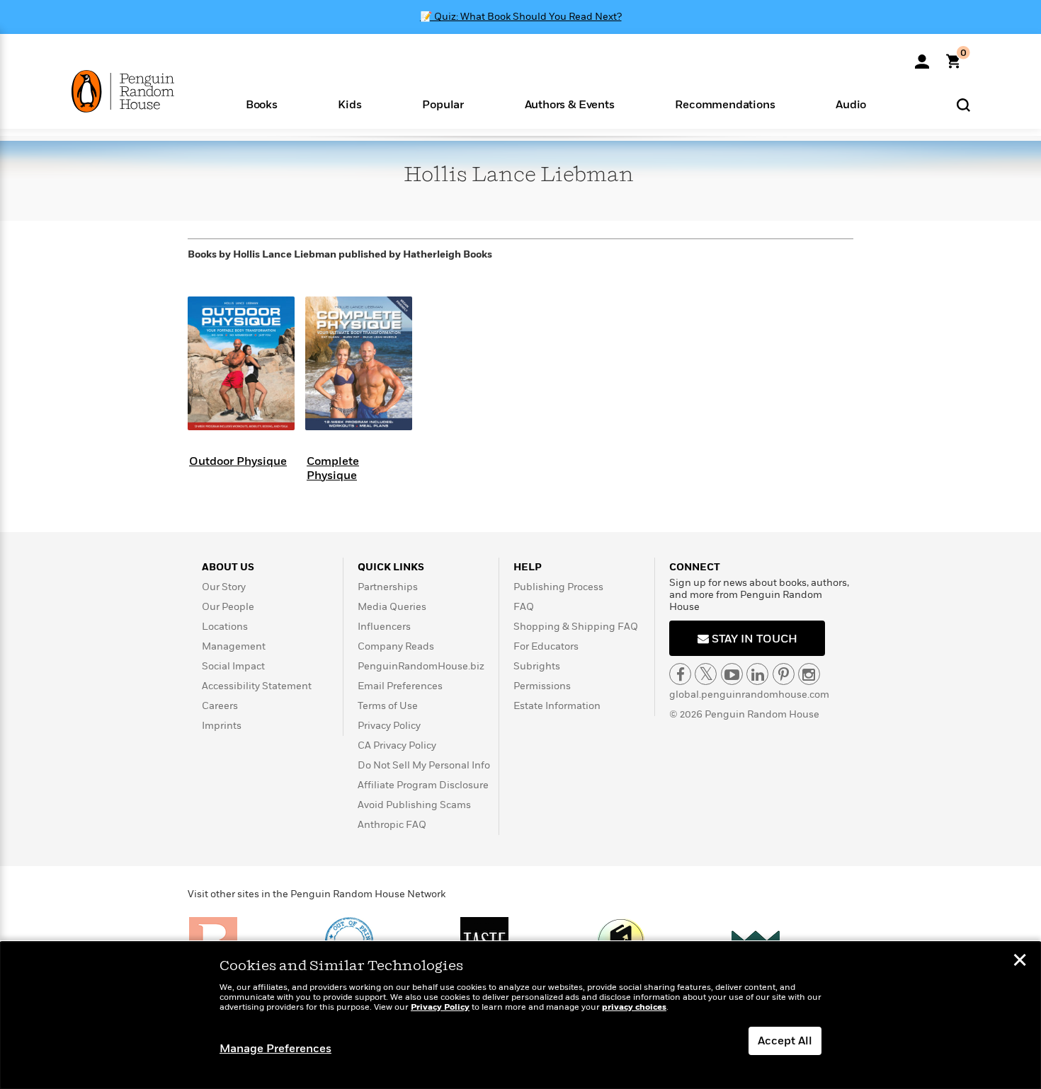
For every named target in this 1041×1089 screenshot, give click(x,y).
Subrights (536, 666)
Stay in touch (753, 639)
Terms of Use (388, 706)
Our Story (224, 587)
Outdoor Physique (238, 461)
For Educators (546, 646)
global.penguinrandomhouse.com (749, 694)
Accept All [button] (785, 1041)
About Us (228, 567)
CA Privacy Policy (397, 745)
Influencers (384, 626)
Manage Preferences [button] (275, 1048)
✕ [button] (1019, 962)
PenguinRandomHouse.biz (421, 666)
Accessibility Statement (257, 686)
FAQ (523, 606)
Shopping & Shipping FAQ (575, 626)
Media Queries (392, 606)
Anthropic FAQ (392, 824)
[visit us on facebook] (680, 674)
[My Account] (922, 56)
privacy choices (634, 1007)
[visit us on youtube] (732, 674)
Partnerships (388, 587)
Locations (225, 626)
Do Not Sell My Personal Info (424, 765)
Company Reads (396, 646)
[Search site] (963, 104)
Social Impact (233, 666)
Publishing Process (558, 587)
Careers (220, 706)
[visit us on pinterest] (784, 674)
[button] (261, 104)
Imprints (221, 725)
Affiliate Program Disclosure (423, 785)
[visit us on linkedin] (757, 674)
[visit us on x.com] (706, 674)
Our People (228, 606)
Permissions (542, 686)
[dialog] (520, 1015)
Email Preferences (400, 686)
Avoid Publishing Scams (414, 805)
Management (234, 646)
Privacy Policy (389, 725)
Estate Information (557, 706)
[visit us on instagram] (809, 674)
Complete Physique (333, 468)
